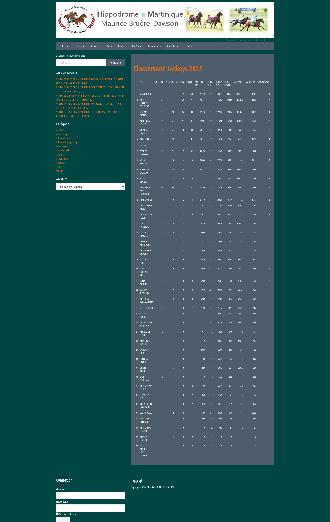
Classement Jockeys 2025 (167, 68)
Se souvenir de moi (67, 514)
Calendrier (96, 46)
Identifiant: (61, 489)
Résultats (122, 46)
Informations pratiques (68, 142)
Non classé (62, 146)
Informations (63, 138)
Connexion (63, 519)
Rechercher (116, 62)
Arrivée (60, 130)
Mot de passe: (62, 501)
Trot (188, 46)
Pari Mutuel (137, 46)
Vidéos (109, 46)
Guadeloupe (173, 46)
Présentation (80, 46)
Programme (62, 158)
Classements (154, 46)
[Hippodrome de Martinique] (165, 19)
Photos (60, 154)
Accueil (65, 46)
